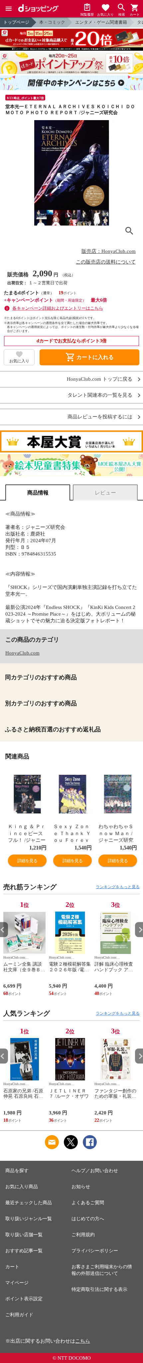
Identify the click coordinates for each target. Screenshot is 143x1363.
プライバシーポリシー (95, 1250)
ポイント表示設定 (24, 1298)
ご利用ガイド (19, 1314)
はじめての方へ (88, 1218)
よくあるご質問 (88, 1202)
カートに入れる (89, 357)
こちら (82, 1341)
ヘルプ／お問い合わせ (95, 1170)
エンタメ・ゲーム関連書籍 (101, 22)
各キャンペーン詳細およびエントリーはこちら (57, 308)
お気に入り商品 (21, 1186)
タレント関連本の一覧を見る (100, 395)
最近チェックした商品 (28, 1202)
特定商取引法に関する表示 (99, 1289)
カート (12, 1266)
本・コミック (52, 22)
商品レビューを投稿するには (100, 416)
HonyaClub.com (22, 653)
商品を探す (17, 1170)
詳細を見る (27, 860)
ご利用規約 (83, 1234)
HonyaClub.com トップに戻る (99, 379)
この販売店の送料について (106, 262)
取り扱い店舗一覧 (24, 1234)
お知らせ (81, 1186)
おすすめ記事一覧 (24, 1250)
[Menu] (8, 8)
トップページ (16, 22)
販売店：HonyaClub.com (108, 251)
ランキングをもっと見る (118, 887)
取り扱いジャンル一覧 (28, 1218)
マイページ (17, 1282)
